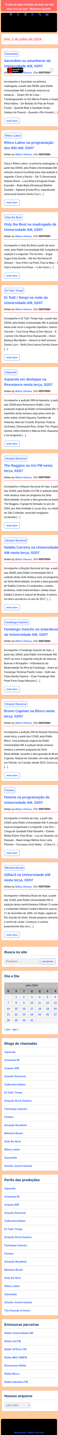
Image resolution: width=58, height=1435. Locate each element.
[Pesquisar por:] (22, 961)
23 (24, 1014)
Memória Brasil (14, 867)
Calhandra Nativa (14, 1084)
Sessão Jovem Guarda (18, 1166)
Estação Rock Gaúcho (18, 1100)
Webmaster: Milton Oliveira (29, 1432)
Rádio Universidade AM (18, 1333)
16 (24, 1008)
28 (8, 1020)
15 (16, 1008)
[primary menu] (51, 70)
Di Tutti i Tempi (14, 290)
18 (39, 1008)
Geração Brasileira (15, 1125)
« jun (7, 1029)
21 (8, 1014)
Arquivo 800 (11, 1068)
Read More (13, 202)
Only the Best (13, 217)
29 (16, 1020)
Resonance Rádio (15, 1365)
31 (31, 1020)
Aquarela (10, 372)
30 (24, 1020)
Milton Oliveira (23, 154)
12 (47, 1002)
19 (47, 1008)
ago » (15, 1029)
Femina (9, 790)
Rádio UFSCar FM (15, 1349)
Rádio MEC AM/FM (15, 1357)
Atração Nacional (15, 458)
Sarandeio (10, 1157)
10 (31, 1002)
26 (47, 1014)
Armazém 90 (11, 1060)
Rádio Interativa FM (16, 1381)
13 (55, 1002)
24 (31, 1014)
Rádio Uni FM (12, 1341)
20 (55, 1008)
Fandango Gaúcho (16, 622)
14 (8, 1008)
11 (39, 1002)
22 (16, 1014)
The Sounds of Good (17, 1310)
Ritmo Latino (13, 135)
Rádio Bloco (11, 1373)
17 (31, 1008)
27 (55, 1014)
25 (39, 1014)
